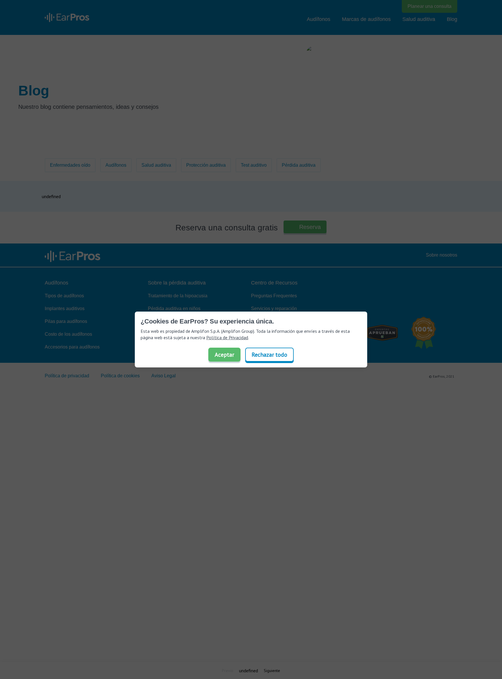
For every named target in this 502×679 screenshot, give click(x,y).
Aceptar (224, 354)
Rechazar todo (269, 354)
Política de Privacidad (227, 337)
